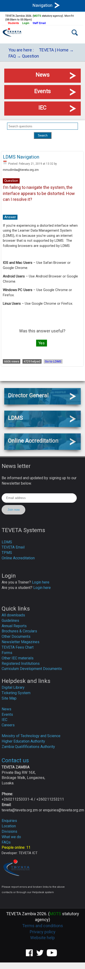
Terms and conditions (42, 925)
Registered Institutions (21, 663)
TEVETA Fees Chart (18, 647)
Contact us (15, 760)
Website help (42, 937)
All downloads (13, 615)
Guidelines (10, 620)
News (6, 709)
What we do (11, 837)
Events (7, 714)
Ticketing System (16, 693)
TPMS (7, 552)
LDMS (7, 542)
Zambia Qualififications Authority (28, 746)
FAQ (12, 56)
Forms (7, 652)
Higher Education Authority (23, 741)
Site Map (9, 698)
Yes (41, 343)
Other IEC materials (18, 658)
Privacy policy (42, 931)
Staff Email (39, 23)
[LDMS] (42, 425)
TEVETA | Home (53, 49)
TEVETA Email (13, 547)
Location (9, 826)
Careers (8, 725)
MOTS (37, 15)
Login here (40, 582)
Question (30, 56)
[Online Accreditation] (42, 448)
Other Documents (16, 636)
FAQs (6, 842)
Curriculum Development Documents (32, 668)
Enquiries (9, 820)
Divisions (9, 831)
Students (13, 23)
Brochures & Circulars (19, 631)
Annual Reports (14, 626)
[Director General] (42, 403)
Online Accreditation (18, 558)
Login (25, 23)
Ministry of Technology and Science (31, 736)
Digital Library (13, 687)
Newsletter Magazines (20, 642)
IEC (4, 719)
